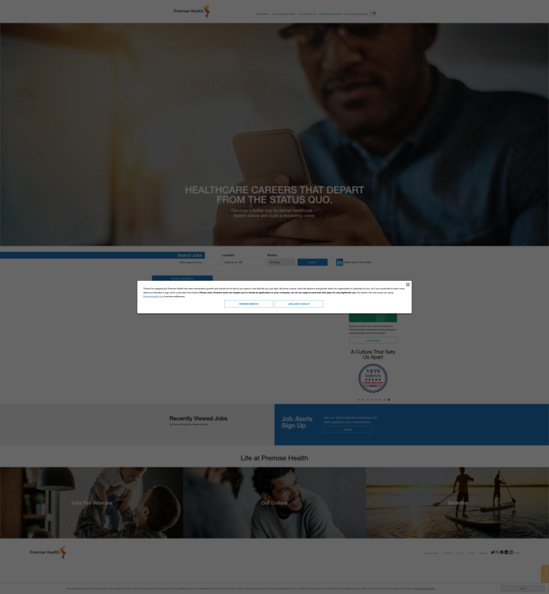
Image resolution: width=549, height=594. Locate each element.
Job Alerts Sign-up (298, 304)
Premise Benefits (248, 304)
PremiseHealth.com (153, 296)
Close (407, 284)
